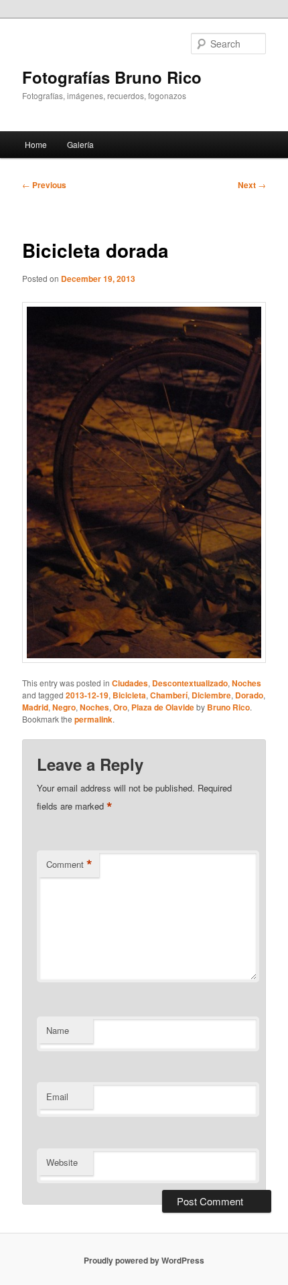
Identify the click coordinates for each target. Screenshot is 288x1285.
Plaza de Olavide (162, 707)
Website (62, 1162)
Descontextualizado (190, 683)
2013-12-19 (87, 695)
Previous (44, 185)
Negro (64, 707)
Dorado (249, 695)
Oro (120, 707)
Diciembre (211, 695)
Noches (246, 683)
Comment (69, 864)
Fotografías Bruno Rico (112, 77)
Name (57, 1030)
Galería (80, 144)
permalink (93, 719)
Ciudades (130, 683)
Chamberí (169, 695)
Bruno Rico (228, 707)
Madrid (35, 707)
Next (252, 185)
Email (57, 1096)
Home (36, 144)
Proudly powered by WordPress (144, 1260)
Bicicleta (129, 695)
